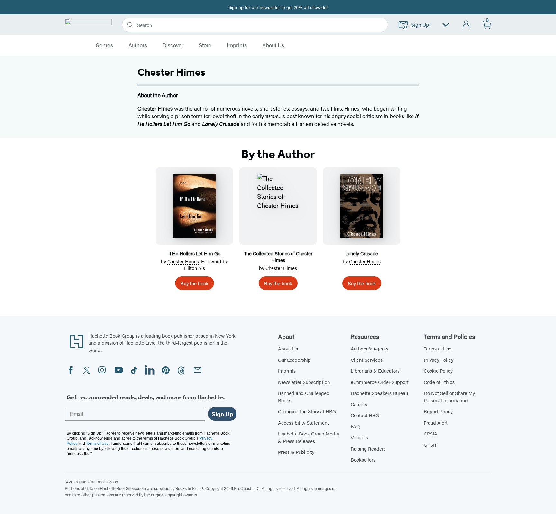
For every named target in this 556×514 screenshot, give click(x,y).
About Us (288, 348)
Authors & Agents (369, 348)
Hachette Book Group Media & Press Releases (308, 437)
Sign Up (222, 414)
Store (205, 45)
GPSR (430, 444)
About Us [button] (273, 45)
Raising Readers (368, 448)
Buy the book (194, 283)
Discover (172, 45)
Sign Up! (421, 24)
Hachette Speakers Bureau (379, 392)
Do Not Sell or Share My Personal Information (449, 396)
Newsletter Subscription (304, 381)
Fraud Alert (436, 422)
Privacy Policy (438, 359)
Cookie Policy (438, 370)
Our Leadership (294, 359)
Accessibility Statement (303, 422)
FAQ (355, 426)
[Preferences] (445, 25)
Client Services (367, 359)
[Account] (466, 25)
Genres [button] (104, 45)
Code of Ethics (439, 381)
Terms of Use (437, 348)
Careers (359, 404)
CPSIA (430, 433)
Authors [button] (137, 45)
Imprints (237, 45)
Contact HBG (365, 415)
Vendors (359, 437)
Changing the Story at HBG (307, 411)
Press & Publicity (296, 451)
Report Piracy (438, 411)
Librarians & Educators (375, 370)
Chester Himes (183, 261)
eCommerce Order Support (380, 381)
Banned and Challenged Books (303, 396)
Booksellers (363, 459)
